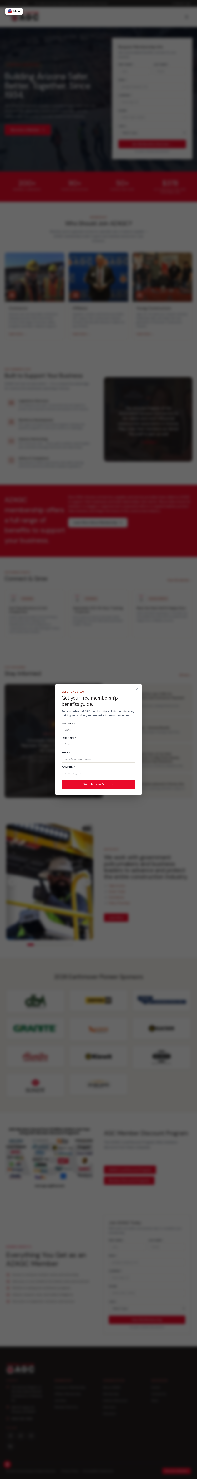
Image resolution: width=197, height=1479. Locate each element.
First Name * (69, 723)
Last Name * (69, 738)
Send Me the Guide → (98, 784)
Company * (68, 767)
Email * (66, 752)
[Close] (137, 689)
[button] (14, 11)
